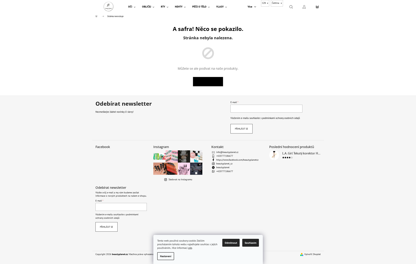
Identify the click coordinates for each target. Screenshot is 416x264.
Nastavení (165, 256)
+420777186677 (224, 155)
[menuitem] (132, 6)
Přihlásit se (241, 128)
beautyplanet (222, 167)
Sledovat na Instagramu (180, 179)
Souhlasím (250, 242)
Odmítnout (231, 242)
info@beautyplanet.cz (227, 152)
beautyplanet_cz (224, 163)
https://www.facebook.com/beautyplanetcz (237, 159)
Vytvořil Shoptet (312, 254)
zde (190, 247)
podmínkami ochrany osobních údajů (281, 118)
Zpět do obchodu (208, 81)
